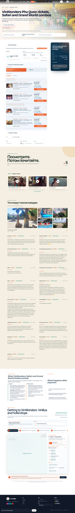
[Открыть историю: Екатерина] (22, 218)
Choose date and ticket (9, 24)
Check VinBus (63, 477)
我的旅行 (32, 1)
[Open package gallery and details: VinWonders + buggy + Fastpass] (9, 111)
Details (11, 510)
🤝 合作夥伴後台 (57, 503)
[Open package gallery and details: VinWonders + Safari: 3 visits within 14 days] (9, 97)
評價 (24, 1)
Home (3, 7)
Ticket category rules (43, 60)
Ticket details (54, 62)
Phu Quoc (7, 7)
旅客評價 (23, 500)
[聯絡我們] (67, 2)
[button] (22, 143)
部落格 (28, 1)
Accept (34, 510)
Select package (40, 89)
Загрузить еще (37, 191)
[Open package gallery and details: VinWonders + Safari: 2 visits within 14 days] (9, 85)
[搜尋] (58, 2)
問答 (23, 502)
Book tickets (60, 66)
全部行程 (23, 499)
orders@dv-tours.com (43, 501)
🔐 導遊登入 (56, 501)
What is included (16, 88)
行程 (20, 1)
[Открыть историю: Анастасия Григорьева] (45, 223)
